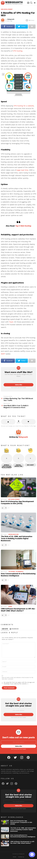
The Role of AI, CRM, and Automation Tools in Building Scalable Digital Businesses (16, 538)
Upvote (8, 421)
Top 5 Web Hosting (23, 226)
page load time (22, 170)
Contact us (21, 856)
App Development (14, 499)
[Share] (18, 84)
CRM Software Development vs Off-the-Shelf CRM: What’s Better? (18, 610)
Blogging (12, 571)
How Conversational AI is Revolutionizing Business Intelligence (18, 575)
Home (14, 856)
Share (3, 74)
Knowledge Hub (13, 534)
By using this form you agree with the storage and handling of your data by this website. (19, 683)
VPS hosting (17, 51)
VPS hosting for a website (24, 106)
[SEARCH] (31, 3)
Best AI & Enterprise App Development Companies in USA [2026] (17, 502)
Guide (10, 606)
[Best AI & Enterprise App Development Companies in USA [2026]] (18, 487)
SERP (3, 354)
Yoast (11, 322)
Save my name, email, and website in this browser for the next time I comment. (17, 678)
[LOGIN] (28, 3)
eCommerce (19, 571)
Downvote (28, 421)
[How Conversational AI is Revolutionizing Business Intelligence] (18, 560)
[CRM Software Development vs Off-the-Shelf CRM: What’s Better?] (18, 595)
